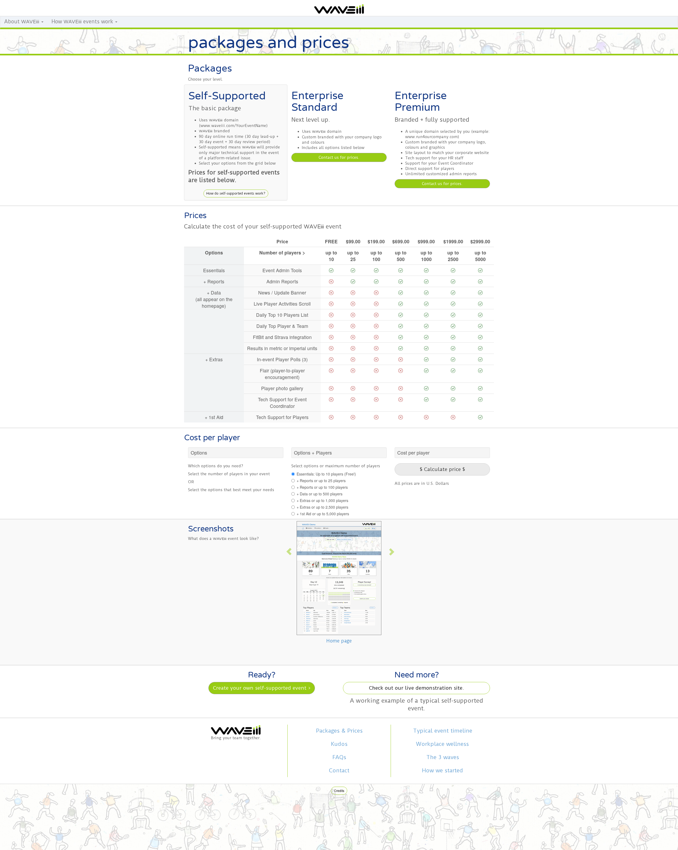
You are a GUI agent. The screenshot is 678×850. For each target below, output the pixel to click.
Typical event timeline (442, 731)
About (21, 22)
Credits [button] (339, 790)
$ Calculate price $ (442, 469)
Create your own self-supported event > (261, 688)
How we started (442, 770)
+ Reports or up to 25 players (321, 480)
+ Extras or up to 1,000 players (322, 500)
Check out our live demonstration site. (416, 688)
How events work (83, 22)
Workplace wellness (442, 744)
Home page (339, 641)
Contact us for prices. (339, 157)
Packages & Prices (339, 731)
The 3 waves (442, 757)
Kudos (339, 744)
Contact (339, 770)
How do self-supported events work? (235, 193)
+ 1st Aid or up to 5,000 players (323, 513)
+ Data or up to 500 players (319, 493)
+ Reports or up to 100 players (322, 487)
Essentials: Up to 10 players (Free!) (326, 474)
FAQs (339, 757)
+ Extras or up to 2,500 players (322, 507)
